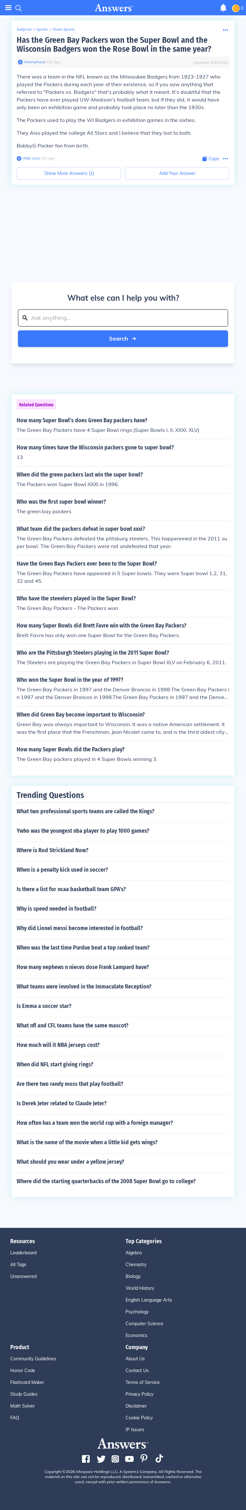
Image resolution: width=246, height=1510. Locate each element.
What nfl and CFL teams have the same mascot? (72, 1025)
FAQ (14, 1418)
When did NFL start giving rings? (55, 1064)
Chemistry (136, 1264)
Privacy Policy (139, 1394)
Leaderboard (23, 1253)
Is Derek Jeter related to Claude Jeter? (62, 1103)
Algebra (134, 1253)
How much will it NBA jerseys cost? (58, 1044)
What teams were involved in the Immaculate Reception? (84, 986)
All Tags (18, 1264)
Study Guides (23, 1394)
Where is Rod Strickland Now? (52, 850)
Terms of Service (143, 1382)
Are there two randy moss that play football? (70, 1083)
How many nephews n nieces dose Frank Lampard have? (83, 967)
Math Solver (22, 1406)
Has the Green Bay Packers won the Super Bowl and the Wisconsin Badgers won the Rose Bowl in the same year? (114, 44)
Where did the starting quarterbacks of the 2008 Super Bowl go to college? (106, 1181)
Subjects (24, 29)
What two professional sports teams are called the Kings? (85, 811)
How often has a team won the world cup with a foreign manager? (95, 1122)
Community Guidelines (33, 1359)
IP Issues (135, 1429)
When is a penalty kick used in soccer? (62, 869)
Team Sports (64, 29)
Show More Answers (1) (69, 173)
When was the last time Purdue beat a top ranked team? (83, 947)
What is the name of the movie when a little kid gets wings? (87, 1142)
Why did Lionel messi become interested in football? (80, 928)
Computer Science (144, 1323)
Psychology (137, 1312)
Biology (133, 1276)
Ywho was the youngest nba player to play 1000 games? (83, 830)
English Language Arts (149, 1300)
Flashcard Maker (27, 1382)
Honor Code (22, 1370)
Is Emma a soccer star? (44, 1006)
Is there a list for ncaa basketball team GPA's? (71, 889)
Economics (136, 1335)
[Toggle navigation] (8, 8)
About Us (135, 1359)
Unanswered (23, 1276)
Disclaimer (136, 1406)
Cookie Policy (139, 1418)
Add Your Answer (177, 173)
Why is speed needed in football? (56, 908)
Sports (42, 29)
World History (140, 1288)
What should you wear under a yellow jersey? (70, 1161)
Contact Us (137, 1370)
